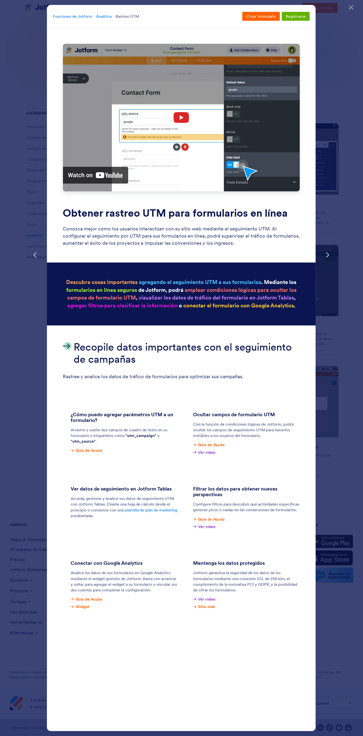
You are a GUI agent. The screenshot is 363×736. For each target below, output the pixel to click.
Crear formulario (261, 16)
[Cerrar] (351, 7)
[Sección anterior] (35, 255)
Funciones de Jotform (72, 16)
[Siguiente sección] (327, 255)
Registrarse (296, 16)
